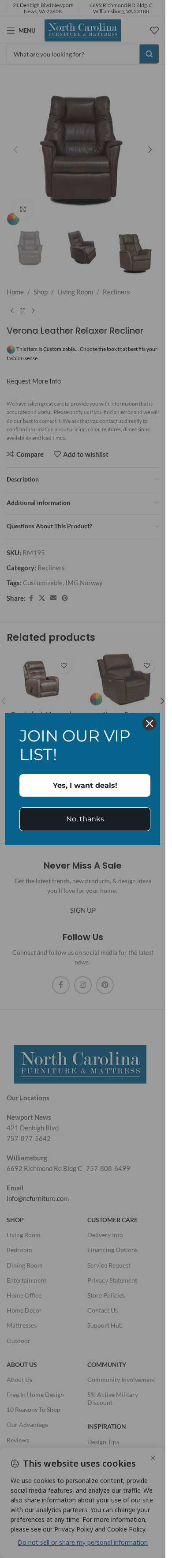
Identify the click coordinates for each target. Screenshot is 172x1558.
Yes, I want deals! (85, 785)
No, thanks (85, 819)
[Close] (149, 723)
